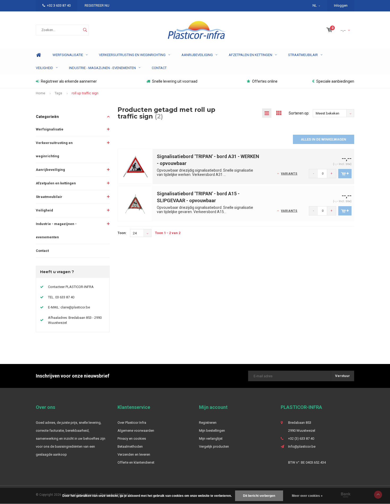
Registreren (207, 423)
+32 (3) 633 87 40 (301, 439)
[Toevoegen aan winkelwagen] (345, 173)
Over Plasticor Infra (132, 423)
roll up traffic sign (85, 93)
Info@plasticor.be (301, 446)
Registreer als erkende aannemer (69, 81)
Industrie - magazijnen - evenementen (102, 68)
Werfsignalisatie (68, 55)
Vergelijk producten (214, 446)
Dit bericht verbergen (259, 496)
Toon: (122, 233)
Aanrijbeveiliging (197, 55)
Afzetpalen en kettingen (250, 55)
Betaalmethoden (130, 446)
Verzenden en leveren (134, 454)
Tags (58, 93)
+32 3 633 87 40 (59, 5)
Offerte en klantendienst (136, 462)
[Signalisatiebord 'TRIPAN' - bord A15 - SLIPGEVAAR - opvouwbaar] (135, 203)
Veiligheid (44, 68)
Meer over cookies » (307, 496)
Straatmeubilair (303, 55)
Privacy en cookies (132, 439)
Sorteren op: (299, 113)
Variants (289, 173)
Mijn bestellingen (212, 431)
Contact (159, 68)
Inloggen (341, 5)
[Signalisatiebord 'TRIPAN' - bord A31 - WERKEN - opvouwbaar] (135, 166)
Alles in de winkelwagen (323, 139)
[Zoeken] (85, 30)
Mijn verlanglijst (211, 439)
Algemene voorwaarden (136, 431)
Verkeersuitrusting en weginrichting (132, 55)
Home (38, 55)
